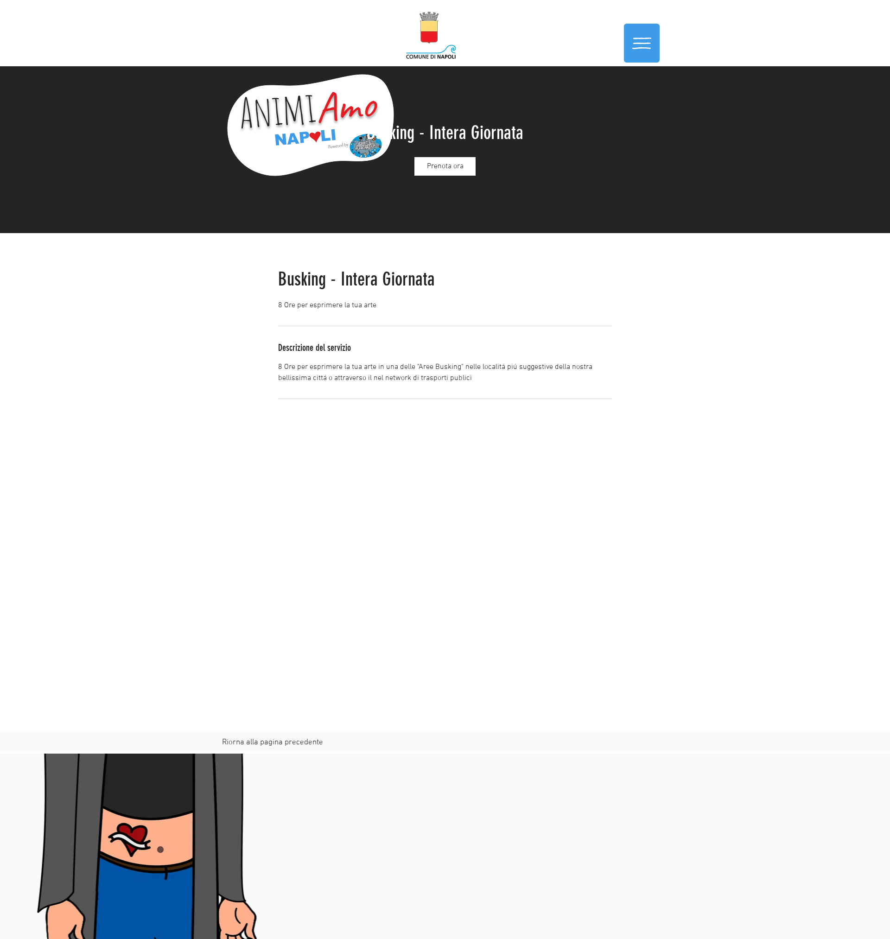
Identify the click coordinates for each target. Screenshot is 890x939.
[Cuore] (315, 137)
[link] (445, 166)
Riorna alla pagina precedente (272, 742)
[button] (641, 43)
